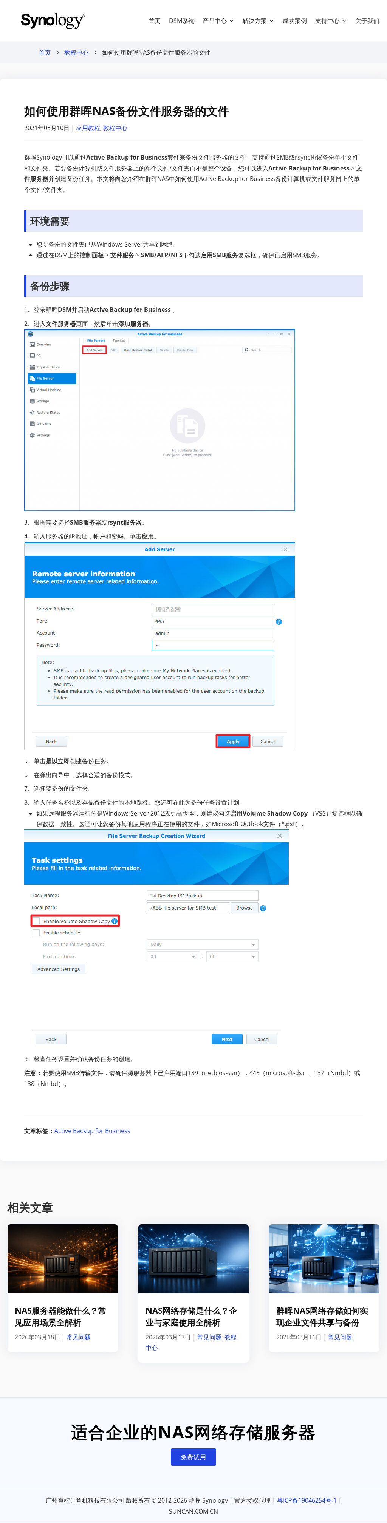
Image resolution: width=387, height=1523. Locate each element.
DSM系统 (181, 21)
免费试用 (193, 1457)
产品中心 (215, 21)
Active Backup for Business (92, 1131)
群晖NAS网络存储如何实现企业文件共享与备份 (322, 1316)
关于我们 (367, 21)
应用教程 (88, 128)
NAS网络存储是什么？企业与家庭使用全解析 (191, 1316)
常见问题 (79, 1337)
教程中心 (76, 52)
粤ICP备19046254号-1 (307, 1500)
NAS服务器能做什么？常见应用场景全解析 (61, 1316)
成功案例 (295, 21)
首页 (155, 21)
